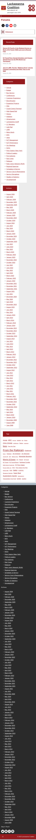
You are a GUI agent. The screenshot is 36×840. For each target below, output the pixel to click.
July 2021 (9, 294)
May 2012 (9, 378)
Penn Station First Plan (22, 467)
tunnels (19, 478)
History (8, 114)
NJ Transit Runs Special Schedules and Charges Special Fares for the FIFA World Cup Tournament (17, 59)
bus (22, 440)
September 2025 (11, 205)
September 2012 (11, 367)
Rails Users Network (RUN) (15, 164)
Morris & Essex (9, 459)
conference (16, 443)
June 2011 (9, 388)
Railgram (9, 161)
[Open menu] (1, 16)
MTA (7, 135)
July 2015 (9, 310)
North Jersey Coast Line (8, 465)
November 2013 (11, 331)
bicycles (14, 440)
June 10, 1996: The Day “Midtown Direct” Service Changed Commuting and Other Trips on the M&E (18, 69)
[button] (3, 25)
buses (25, 440)
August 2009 (10, 423)
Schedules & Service (13, 169)
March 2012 (10, 383)
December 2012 (11, 360)
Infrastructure (10, 119)
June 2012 (9, 375)
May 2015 (9, 312)
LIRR (8, 130)
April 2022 (9, 273)
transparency (21, 476)
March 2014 (10, 320)
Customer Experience (13, 98)
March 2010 (10, 415)
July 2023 (9, 244)
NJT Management (12, 140)
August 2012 (10, 370)
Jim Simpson (16, 453)
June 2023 (9, 247)
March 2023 (10, 252)
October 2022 (10, 262)
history (4, 453)
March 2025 (10, 210)
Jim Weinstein (25, 453)
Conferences (10, 95)
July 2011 (9, 386)
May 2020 (9, 299)
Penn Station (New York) (14, 151)
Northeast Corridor (24, 462)
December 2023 (11, 236)
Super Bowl (17, 473)
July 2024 (9, 226)
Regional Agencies (12, 166)
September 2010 (11, 407)
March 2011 (10, 394)
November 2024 (11, 218)
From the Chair (11, 446)
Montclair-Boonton (25, 456)
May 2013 (9, 346)
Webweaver (9, 32)
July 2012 (9, 373)
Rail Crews (10, 158)
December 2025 (11, 202)
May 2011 (9, 391)
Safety (15, 470)
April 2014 (9, 318)
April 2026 (9, 197)
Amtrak (8, 88)
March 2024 (10, 231)
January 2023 (10, 257)
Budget (8, 90)
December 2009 (11, 420)
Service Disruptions (12, 174)
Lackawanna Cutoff (12, 122)
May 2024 (9, 228)
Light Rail (9, 127)
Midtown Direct (15, 456)
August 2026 (10, 194)
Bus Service (10, 93)
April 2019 (9, 302)
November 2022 (11, 260)
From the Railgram (13, 450)
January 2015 (10, 315)
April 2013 (9, 349)
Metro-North (10, 132)
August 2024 (10, 223)
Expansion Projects (12, 103)
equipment (26, 443)
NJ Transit (5, 462)
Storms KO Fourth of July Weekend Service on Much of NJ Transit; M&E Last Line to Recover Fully (17, 49)
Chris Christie (7, 443)
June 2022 (9, 268)
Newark (21, 459)
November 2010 (11, 402)
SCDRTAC (21, 470)
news (8, 137)
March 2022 (10, 276)
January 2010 (10, 417)
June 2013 (9, 344)
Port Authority (10, 156)
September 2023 (11, 241)
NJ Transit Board (14, 462)
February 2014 (11, 323)
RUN (11, 470)
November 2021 (11, 286)
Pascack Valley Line (7, 467)
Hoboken (9, 116)
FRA (7, 106)
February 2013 (11, 354)
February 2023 (11, 255)
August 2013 (10, 339)
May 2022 (9, 270)
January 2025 (10, 215)
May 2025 (9, 207)
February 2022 (11, 278)
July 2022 (9, 265)
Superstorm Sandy (10, 476)
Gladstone (28, 450)
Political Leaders (11, 153)
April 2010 (9, 412)
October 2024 (10, 220)
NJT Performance (12, 143)
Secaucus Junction (8, 473)
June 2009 (9, 425)
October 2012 (10, 365)
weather (24, 478)
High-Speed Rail (11, 111)
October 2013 (10, 333)
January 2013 (10, 357)
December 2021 (11, 283)
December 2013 (11, 328)
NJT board (26, 459)
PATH (8, 148)
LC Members (10, 124)
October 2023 (10, 239)
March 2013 (10, 352)
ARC (10, 440)
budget (19, 440)
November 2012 (11, 362)
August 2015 (10, 307)
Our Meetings (10, 145)
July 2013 (9, 341)
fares (5, 446)
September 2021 (11, 289)
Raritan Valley (6, 470)
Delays (21, 443)
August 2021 (10, 291)
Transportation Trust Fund (9, 478)
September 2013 (11, 336)
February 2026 (11, 199)
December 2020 (11, 297)
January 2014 (10, 325)
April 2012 (9, 381)
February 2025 (11, 213)
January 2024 (10, 234)
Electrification (10, 101)
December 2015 (11, 304)
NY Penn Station (20, 465)
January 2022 (10, 281)
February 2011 (11, 396)
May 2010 (9, 409)
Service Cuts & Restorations (15, 172)
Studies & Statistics (12, 177)
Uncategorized (11, 179)
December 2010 (11, 399)
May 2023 (9, 249)
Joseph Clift (5, 456)
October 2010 (10, 404)
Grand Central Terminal (13, 109)
